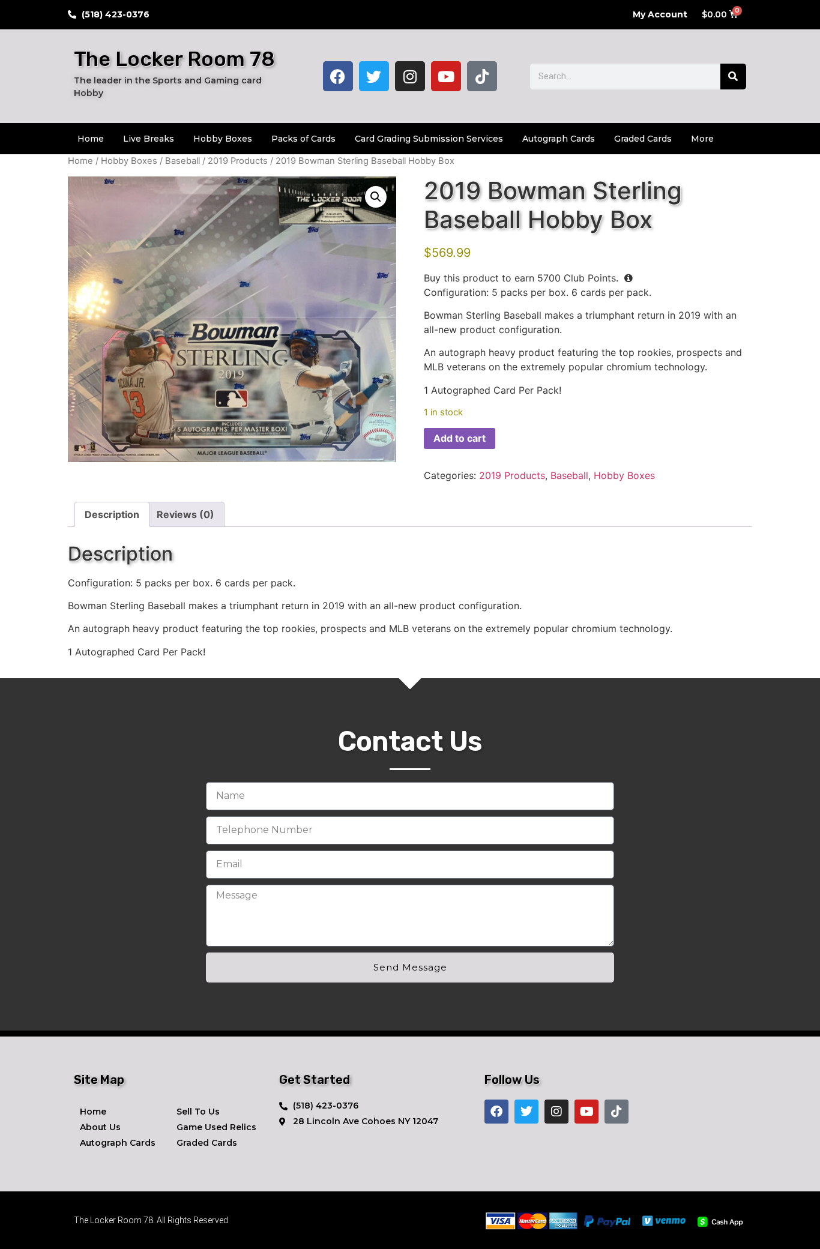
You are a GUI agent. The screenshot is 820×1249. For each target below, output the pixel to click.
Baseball (182, 160)
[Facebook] (338, 76)
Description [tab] (112, 514)
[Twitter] (374, 76)
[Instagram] (410, 76)
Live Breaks (148, 138)
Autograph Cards (558, 138)
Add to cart (459, 438)
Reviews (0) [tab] (185, 514)
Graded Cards (643, 138)
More (702, 138)
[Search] (733, 76)
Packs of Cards (303, 138)
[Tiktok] (482, 76)
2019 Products (238, 160)
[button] (376, 197)
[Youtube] (446, 76)
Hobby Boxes (222, 138)
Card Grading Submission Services (429, 138)
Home (90, 138)
